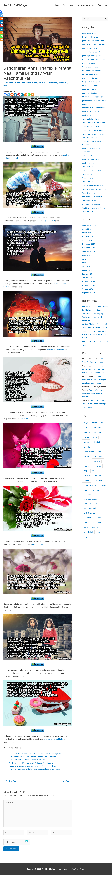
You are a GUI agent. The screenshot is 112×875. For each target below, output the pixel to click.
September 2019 (88, 252)
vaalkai (95, 527)
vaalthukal (24, 419)
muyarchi (97, 466)
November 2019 (88, 248)
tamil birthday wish (89, 115)
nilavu (94, 471)
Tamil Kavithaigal (16, 5)
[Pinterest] (18, 94)
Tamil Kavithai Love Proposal (93, 134)
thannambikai (89, 522)
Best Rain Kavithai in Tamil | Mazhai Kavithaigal (27, 760)
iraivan (86, 437)
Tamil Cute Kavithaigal (91, 119)
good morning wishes (90, 48)
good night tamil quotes (91, 56)
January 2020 (87, 240)
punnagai (96, 490)
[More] (32, 94)
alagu (86, 423)
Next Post (66, 781)
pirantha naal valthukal (56, 350)
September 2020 (89, 225)
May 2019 (86, 263)
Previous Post (10, 781)
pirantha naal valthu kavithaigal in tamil (30, 83)
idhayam (97, 432)
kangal (86, 456)
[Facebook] (5, 94)
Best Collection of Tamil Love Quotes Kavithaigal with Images (94, 403)
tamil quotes (89, 517)
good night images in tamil (92, 52)
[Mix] (25, 94)
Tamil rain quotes (89, 178)
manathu (97, 461)
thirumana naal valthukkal (92, 197)
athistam (87, 427)
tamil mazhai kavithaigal (91, 163)
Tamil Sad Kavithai (89, 182)
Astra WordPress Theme (75, 869)
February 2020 (88, 237)
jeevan (94, 437)
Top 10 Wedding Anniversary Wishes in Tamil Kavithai (93, 393)
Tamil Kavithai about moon (92, 130)
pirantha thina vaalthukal (54, 739)
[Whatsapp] (29, 94)
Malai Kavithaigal (89, 89)
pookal (86, 490)
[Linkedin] (15, 94)
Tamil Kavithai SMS (89, 138)
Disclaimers (102, 5)
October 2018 (87, 289)
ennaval (87, 433)
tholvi (100, 522)
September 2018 (88, 293)
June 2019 (86, 259)
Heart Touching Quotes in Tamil (94, 67)
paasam (98, 475)
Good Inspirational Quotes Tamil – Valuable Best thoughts (31, 763)
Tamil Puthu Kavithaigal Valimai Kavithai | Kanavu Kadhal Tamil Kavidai (94, 334)
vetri (85, 537)
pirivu (104, 485)
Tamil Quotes (87, 174)
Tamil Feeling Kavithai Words (93, 123)
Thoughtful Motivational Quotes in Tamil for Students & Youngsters (34, 754)
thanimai (101, 518)
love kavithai (98, 456)
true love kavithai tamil (91, 204)
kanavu (100, 452)
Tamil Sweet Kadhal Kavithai (93, 186)
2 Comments (9, 83)
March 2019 (87, 270)
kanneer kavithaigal (90, 74)
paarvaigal (87, 475)
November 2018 (88, 285)
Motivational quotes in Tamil (93, 97)
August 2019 (87, 255)
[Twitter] (8, 94)
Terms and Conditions (85, 5)
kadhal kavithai (89, 452)
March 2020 (87, 233)
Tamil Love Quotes (89, 156)
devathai (97, 427)
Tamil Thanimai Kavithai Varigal (94, 189)
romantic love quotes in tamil (93, 108)
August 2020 (87, 229)
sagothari (87, 495)
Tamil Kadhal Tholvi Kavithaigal (94, 126)
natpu (86, 471)
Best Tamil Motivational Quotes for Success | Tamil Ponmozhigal (33, 757)
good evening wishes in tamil (93, 44)
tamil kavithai (90, 508)
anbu (103, 422)
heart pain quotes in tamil (92, 63)
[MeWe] (22, 94)
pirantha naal (99, 480)
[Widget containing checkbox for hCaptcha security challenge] (17, 842)
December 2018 (88, 282)
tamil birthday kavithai (56, 83)
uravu (86, 527)
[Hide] (0, 43)
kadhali (97, 447)
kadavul (87, 442)
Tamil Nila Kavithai (89, 167)
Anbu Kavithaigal (89, 33)
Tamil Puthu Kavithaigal (91, 171)
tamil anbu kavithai (90, 499)
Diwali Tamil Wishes (90, 37)
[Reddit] (12, 94)
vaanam (99, 532)
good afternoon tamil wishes (93, 41)
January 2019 (87, 278)
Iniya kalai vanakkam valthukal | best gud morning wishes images (34, 769)
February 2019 (88, 274)
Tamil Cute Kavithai (90, 503)
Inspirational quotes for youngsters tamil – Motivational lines (32, 766)
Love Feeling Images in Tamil (93, 82)
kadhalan (87, 447)
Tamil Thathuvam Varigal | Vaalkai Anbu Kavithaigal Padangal (92, 317)
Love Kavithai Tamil (90, 86)
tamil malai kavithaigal (91, 159)
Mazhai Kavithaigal (89, 93)
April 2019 (86, 267)
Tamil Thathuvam (89, 193)
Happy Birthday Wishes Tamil (94, 59)
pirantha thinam (91, 485)
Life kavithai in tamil (90, 78)
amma (94, 423)
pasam (86, 480)
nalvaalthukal (49, 221)
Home (57, 5)
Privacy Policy (68, 5)
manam (87, 461)
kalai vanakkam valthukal (92, 71)
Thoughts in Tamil (89, 201)
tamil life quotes (89, 513)
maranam (87, 466)
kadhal (97, 442)
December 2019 (88, 244)
